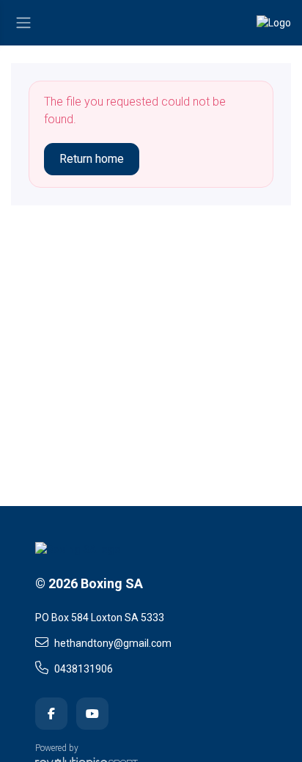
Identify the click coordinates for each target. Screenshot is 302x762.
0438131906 (83, 669)
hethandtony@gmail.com (113, 643)
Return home (91, 159)
